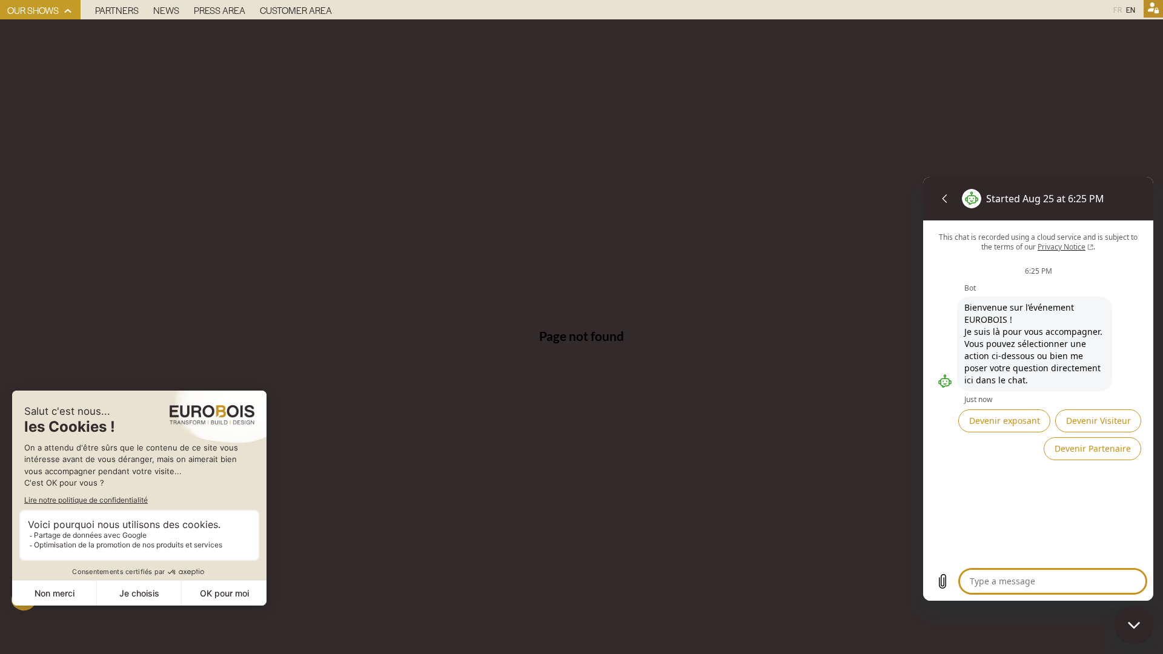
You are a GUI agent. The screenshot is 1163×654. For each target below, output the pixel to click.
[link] (40, 9)
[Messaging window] (1038, 389)
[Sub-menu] (68, 11)
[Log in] (1153, 9)
